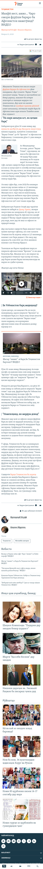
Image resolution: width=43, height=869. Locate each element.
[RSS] (34, 841)
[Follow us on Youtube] (14, 841)
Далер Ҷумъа (25, 210)
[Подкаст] (3, 846)
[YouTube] (20, 866)
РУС (28, 866)
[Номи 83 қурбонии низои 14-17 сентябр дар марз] (21, 778)
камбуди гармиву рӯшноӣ (27, 106)
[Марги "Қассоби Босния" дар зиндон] (21, 643)
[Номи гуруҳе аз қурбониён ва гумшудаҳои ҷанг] (21, 809)
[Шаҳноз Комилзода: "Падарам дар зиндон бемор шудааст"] (21, 612)
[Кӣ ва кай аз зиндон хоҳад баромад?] (21, 715)
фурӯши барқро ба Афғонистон (16, 89)
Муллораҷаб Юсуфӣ (9, 30)
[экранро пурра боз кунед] (39, 293)
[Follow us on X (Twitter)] (24, 841)
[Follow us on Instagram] (19, 841)
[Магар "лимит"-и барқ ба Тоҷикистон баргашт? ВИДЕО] (21, 343)
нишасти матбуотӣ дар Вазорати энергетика (21, 129)
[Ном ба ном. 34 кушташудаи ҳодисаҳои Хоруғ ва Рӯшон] (21, 746)
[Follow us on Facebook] (8, 841)
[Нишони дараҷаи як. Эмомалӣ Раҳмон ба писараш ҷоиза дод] (21, 674)
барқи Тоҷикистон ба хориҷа (23, 475)
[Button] (33, 39)
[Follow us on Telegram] (29, 841)
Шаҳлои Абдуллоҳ (25, 30)
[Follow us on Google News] (3, 841)
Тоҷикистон (7, 9)
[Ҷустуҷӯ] (37, 866)
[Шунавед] (11, 866)
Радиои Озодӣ (15, 279)
